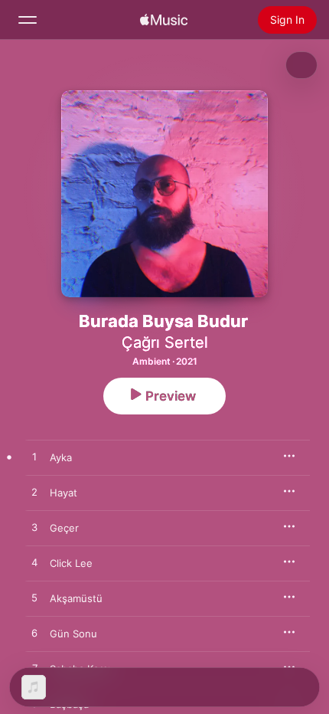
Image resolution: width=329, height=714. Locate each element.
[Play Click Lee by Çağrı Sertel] (34, 563)
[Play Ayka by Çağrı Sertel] (34, 457)
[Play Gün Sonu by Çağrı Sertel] (34, 633)
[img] (163, 20)
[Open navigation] (27, 20)
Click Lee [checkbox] (71, 563)
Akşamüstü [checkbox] (76, 598)
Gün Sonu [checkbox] (73, 633)
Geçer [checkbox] (64, 528)
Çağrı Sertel (165, 342)
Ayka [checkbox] (61, 457)
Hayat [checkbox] (63, 492)
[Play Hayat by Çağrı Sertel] (34, 492)
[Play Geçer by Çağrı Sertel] (34, 528)
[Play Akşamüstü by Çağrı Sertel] (34, 598)
